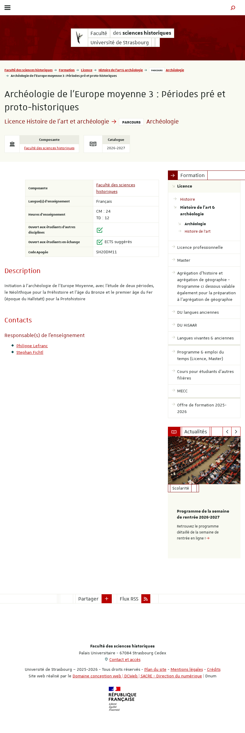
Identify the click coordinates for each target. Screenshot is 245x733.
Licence (86, 69)
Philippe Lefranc (32, 345)
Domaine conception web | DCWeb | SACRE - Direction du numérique (137, 676)
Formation (67, 69)
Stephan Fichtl (29, 352)
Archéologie (175, 69)
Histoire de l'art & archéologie (121, 69)
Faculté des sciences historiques (28, 69)
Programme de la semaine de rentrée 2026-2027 (203, 514)
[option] (204, 497)
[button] (233, 7)
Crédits (213, 669)
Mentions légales (187, 669)
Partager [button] (88, 598)
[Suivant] (236, 431)
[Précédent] (227, 431)
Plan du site (155, 669)
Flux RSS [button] (129, 598)
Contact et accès (124, 659)
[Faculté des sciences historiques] (79, 37)
